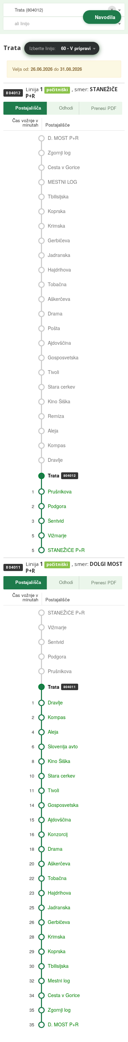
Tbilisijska (58, 196)
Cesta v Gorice (64, 167)
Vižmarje (57, 535)
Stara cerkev (61, 386)
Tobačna (57, 284)
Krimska (56, 225)
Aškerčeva (59, 298)
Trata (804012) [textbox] (29, 9)
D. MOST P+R (63, 137)
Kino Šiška (59, 401)
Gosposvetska (63, 357)
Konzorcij (58, 834)
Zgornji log (59, 152)
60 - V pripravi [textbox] (76, 48)
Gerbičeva (59, 240)
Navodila (105, 17)
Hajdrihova (59, 269)
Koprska (57, 211)
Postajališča (28, 108)
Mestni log (59, 980)
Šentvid (56, 520)
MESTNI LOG (62, 181)
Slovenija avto (63, 746)
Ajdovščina (59, 342)
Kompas (57, 445)
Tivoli (53, 372)
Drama (55, 313)
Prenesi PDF (103, 108)
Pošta (54, 328)
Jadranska (59, 254)
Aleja (53, 430)
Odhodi (66, 108)
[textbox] (67, 23)
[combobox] (64, 9)
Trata (62, 475)
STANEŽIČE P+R (66, 550)
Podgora (57, 506)
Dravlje (55, 459)
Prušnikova (60, 491)
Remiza (56, 415)
